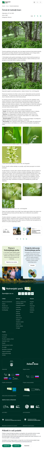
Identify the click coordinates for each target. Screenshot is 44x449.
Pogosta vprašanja (6, 351)
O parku (4, 331)
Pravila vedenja (19, 326)
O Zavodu (4, 337)
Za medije (4, 347)
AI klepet (18, 328)
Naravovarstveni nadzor (7, 345)
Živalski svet (5, 305)
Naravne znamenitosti (7, 301)
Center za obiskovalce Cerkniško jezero (21, 302)
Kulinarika (18, 307)
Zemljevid (18, 319)
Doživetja (18, 313)
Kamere (31, 312)
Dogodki (32, 301)
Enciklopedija (5, 310)
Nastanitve (18, 309)
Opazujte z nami (5, 341)
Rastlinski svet (5, 308)
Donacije (32, 265)
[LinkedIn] (40, 16)
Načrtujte (18, 298)
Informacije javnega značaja (6, 354)
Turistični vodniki (19, 322)
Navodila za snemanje (7, 349)
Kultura (3, 303)
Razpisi (3, 343)
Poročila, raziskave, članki (8, 339)
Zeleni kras (18, 324)
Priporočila (32, 305)
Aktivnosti (18, 315)
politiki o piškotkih (15, 437)
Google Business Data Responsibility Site (23, 441)
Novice (7, 6)
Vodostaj (32, 308)
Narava (9, 17)
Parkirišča (32, 310)
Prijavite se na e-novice (11, 262)
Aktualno (3, 6)
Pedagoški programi (20, 305)
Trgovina (18, 311)
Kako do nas (19, 317)
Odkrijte (4, 298)
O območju (4, 335)
